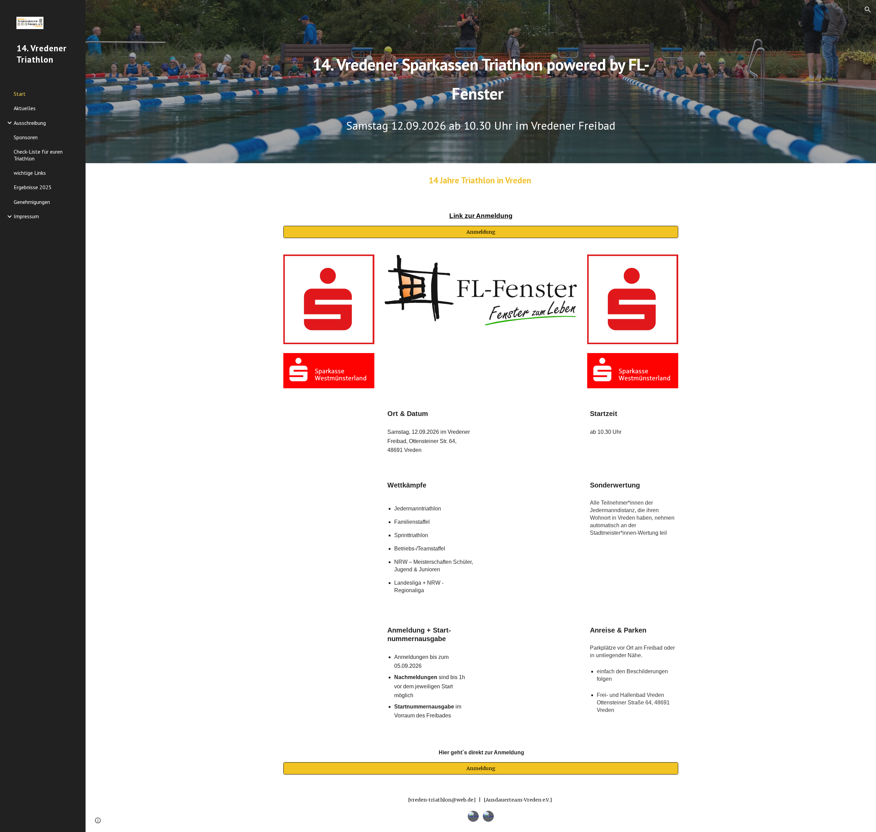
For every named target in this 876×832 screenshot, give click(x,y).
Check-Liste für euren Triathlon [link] (38, 154)
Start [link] (20, 93)
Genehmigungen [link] (32, 201)
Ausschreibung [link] (30, 122)
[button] (868, 9)
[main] (480, 68)
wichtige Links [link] (30, 172)
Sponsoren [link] (26, 137)
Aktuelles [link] (25, 108)
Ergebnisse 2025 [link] (33, 187)
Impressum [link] (26, 216)
